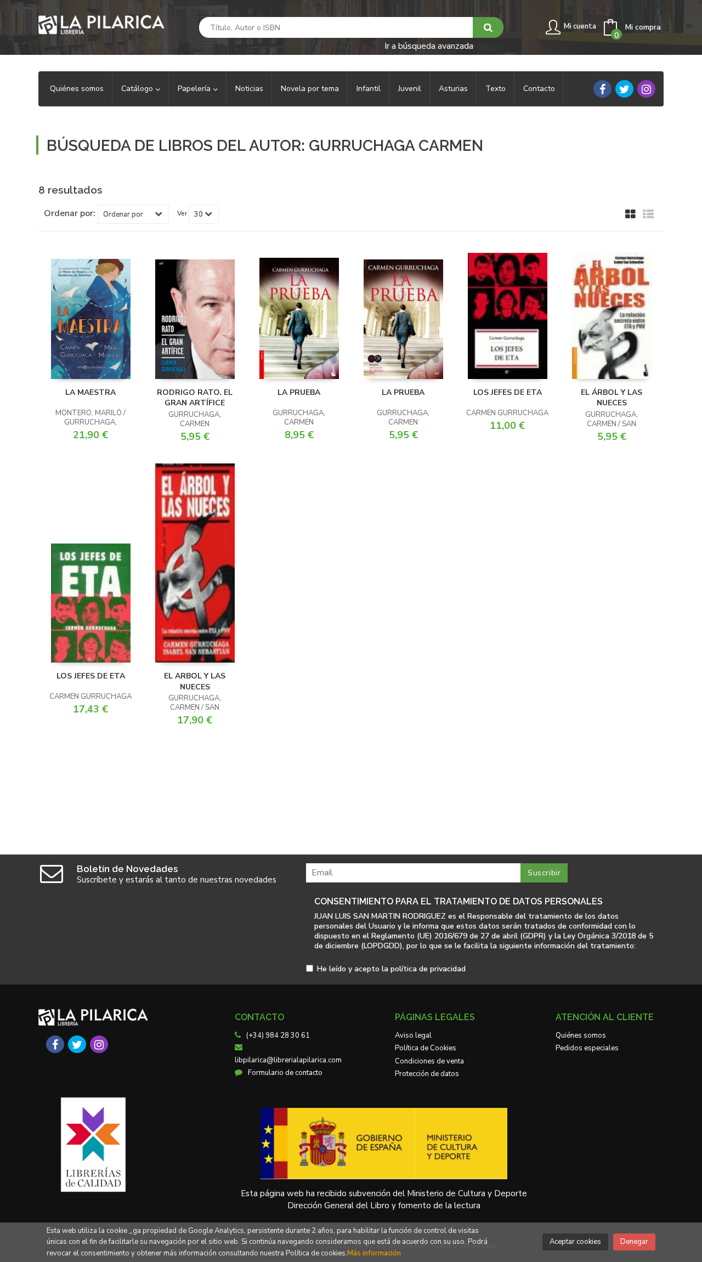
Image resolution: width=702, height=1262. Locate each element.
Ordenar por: (69, 213)
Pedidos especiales (587, 1048)
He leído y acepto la (391, 969)
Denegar (634, 1242)
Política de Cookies (425, 1048)
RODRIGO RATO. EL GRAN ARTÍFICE (195, 398)
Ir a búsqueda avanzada (428, 45)
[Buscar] (488, 27)
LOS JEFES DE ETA (507, 392)
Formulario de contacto (285, 1073)
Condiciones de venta (429, 1061)
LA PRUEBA (299, 392)
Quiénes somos (581, 1035)
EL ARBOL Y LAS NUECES (194, 681)
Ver (182, 213)
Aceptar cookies (575, 1242)
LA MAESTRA (90, 392)
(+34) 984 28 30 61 (278, 1035)
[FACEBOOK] (602, 89)
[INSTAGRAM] (646, 89)
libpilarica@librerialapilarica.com (288, 1060)
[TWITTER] (624, 89)
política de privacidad (428, 969)
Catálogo (138, 88)
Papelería (195, 88)
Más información (374, 1253)
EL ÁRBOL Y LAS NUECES (611, 398)
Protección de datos (427, 1074)
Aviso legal (413, 1035)
